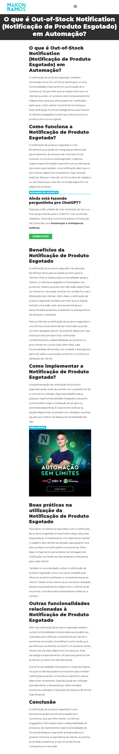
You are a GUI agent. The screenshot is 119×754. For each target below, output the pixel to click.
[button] (75, 6)
